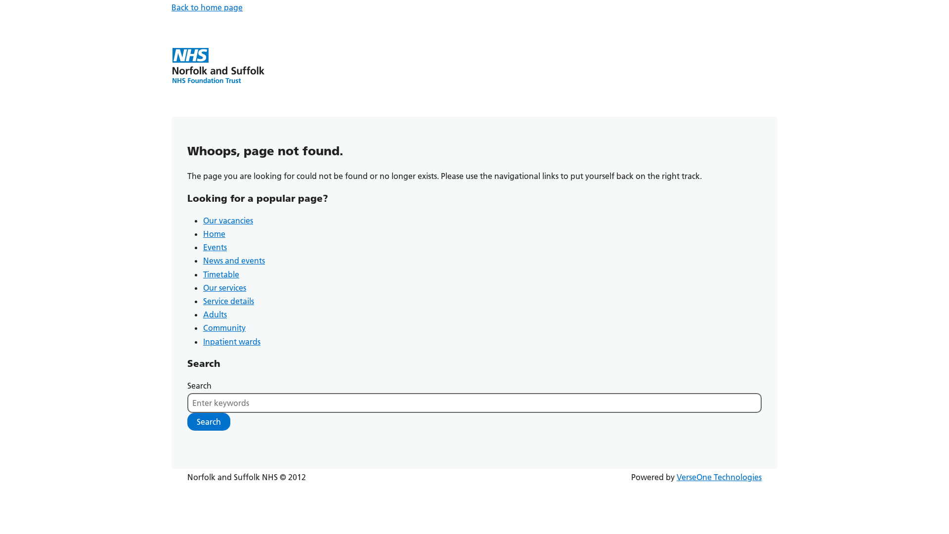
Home (214, 234)
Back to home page (207, 7)
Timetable (221, 274)
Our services (224, 288)
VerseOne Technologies (719, 477)
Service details (228, 301)
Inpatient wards (231, 342)
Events (215, 247)
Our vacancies (228, 220)
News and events (234, 261)
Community (224, 328)
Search (199, 386)
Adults (215, 314)
